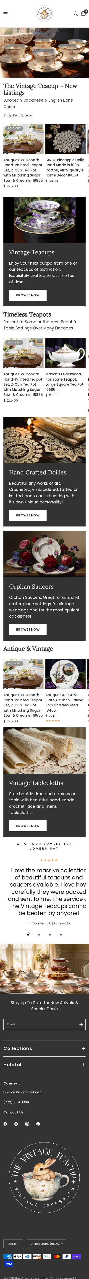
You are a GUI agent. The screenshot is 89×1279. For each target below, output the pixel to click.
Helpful (12, 1064)
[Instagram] (30, 1124)
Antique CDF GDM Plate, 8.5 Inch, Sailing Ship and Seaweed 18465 (64, 702)
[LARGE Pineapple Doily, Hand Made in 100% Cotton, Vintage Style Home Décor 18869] (65, 139)
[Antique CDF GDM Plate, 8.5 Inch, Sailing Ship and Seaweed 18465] (65, 674)
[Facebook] (8, 1124)
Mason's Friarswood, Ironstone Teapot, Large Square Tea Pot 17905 (64, 382)
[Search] (76, 13)
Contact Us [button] (13, 1112)
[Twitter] (19, 1124)
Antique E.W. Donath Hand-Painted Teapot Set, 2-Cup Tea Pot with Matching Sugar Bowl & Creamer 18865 (23, 170)
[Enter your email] (81, 1024)
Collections (17, 1048)
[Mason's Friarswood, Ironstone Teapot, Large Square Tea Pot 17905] (65, 353)
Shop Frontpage (17, 115)
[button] (28, 295)
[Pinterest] (41, 1124)
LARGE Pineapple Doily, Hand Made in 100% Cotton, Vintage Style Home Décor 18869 (65, 168)
